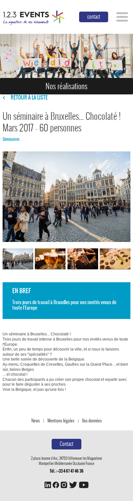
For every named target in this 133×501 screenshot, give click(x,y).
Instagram (64, 485)
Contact (66, 444)
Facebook (56, 485)
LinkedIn (48, 485)
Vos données (92, 420)
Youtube (83, 485)
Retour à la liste (29, 97)
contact (93, 16)
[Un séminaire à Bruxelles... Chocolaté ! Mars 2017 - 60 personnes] (18, 258)
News (35, 420)
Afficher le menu (122, 17)
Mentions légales (60, 420)
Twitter (73, 485)
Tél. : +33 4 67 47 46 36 (67, 471)
